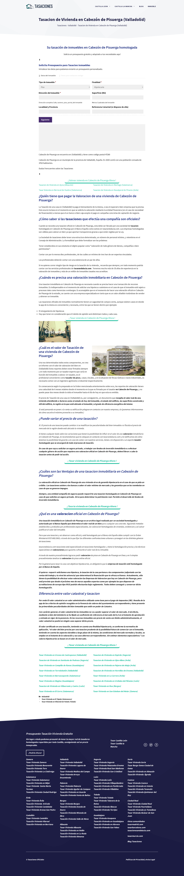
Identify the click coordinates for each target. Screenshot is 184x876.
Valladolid (72, 25)
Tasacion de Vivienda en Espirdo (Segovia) (112, 655)
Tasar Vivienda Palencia (70, 786)
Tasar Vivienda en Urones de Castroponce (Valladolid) (63, 655)
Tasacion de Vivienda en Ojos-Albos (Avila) (112, 660)
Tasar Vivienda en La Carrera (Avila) (109, 675)
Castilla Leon (101, 6)
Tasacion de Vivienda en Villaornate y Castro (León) (62, 686)
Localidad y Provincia (48, 107)
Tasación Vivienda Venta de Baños (75, 795)
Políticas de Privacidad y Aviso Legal (140, 859)
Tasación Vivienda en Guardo (73, 792)
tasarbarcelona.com (136, 827)
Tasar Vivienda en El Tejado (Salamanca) (57, 699)
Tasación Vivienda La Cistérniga (40, 771)
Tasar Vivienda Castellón (37, 818)
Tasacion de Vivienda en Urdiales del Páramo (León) (116, 681)
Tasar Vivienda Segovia (104, 762)
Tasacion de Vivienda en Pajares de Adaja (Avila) (114, 665)
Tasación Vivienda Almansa (72, 836)
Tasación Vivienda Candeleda (39, 806)
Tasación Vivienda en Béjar (38, 783)
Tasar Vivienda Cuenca (137, 783)
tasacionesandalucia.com (138, 830)
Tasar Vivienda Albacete (70, 827)
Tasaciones (61, 25)
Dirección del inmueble (50, 93)
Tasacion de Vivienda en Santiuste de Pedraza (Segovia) (63, 660)
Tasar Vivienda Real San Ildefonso (109, 768)
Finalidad (97, 82)
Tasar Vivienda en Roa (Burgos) (107, 686)
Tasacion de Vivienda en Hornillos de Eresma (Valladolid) (118, 670)
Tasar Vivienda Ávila (35, 800)
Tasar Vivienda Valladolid (71, 762)
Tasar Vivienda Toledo (103, 797)
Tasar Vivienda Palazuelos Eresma (109, 765)
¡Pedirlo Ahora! (35, 753)
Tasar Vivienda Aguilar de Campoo (75, 789)
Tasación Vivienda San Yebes (106, 827)
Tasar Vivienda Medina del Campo (75, 771)
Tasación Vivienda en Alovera (107, 824)
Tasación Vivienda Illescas (105, 806)
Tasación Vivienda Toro (36, 768)
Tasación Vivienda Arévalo (38, 803)
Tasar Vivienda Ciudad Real (139, 803)
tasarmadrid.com (135, 824)
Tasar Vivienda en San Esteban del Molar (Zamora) (115, 691)
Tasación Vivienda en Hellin (72, 830)
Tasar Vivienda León (103, 780)
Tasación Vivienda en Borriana (39, 824)
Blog (141, 6)
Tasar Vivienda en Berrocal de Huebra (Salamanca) (60, 190)
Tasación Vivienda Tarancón (139, 789)
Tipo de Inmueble (47, 82)
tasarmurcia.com (135, 836)
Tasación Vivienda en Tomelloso (141, 810)
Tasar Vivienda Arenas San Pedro (40, 810)
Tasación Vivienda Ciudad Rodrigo (41, 792)
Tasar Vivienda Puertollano (139, 806)
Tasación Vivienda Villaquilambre (108, 783)
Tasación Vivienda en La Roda (73, 833)
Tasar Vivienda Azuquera (105, 818)
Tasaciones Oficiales (35, 859)
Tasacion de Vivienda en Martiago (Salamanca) (112, 185)
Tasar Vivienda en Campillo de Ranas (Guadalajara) (61, 665)
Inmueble (152, 6)
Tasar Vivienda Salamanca (37, 780)
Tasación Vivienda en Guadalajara (109, 821)
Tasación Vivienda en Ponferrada (108, 786)
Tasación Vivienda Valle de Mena (74, 819)
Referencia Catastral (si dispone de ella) (110, 107)
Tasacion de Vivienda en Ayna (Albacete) (56, 185)
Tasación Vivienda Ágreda (139, 774)
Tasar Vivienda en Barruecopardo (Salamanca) (59, 675)
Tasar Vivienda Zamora (36, 762)
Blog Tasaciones (134, 841)
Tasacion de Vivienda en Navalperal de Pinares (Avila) (115, 190)
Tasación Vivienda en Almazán (140, 771)
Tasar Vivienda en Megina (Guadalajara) (56, 681)
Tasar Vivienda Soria (136, 762)
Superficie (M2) (99, 93)
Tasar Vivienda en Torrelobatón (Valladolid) (58, 670)
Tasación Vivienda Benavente (39, 765)
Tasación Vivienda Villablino (106, 789)
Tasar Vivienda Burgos (70, 803)
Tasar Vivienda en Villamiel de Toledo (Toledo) (59, 702)
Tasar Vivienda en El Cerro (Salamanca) (56, 691)
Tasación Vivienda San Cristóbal (108, 771)
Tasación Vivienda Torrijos (105, 810)
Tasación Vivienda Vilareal (37, 821)
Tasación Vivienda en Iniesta (140, 786)
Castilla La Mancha (123, 6)
